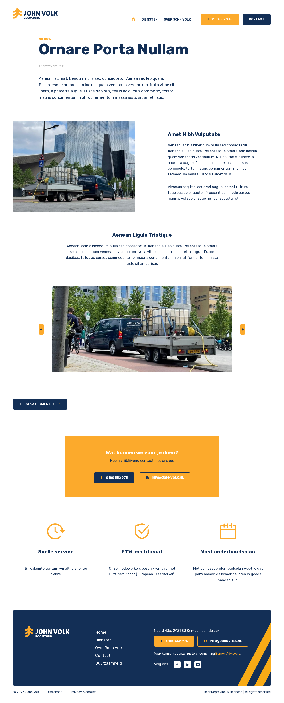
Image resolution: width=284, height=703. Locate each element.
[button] (41, 329)
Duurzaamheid (108, 663)
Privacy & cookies (83, 692)
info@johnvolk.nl (165, 478)
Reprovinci (218, 692)
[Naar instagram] (197, 664)
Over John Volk (177, 19)
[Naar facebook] (177, 664)
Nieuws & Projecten (37, 404)
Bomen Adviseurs (227, 654)
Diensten (150, 19)
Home (133, 19)
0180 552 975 (219, 19)
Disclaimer (54, 692)
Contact (256, 19)
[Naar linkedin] (187, 664)
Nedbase (236, 692)
